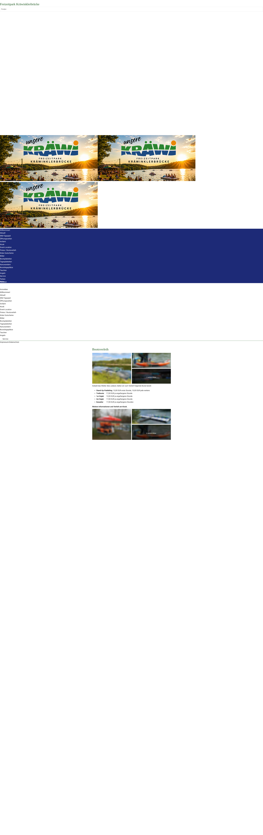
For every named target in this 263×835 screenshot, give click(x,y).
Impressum (4, 342)
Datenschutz (14, 342)
